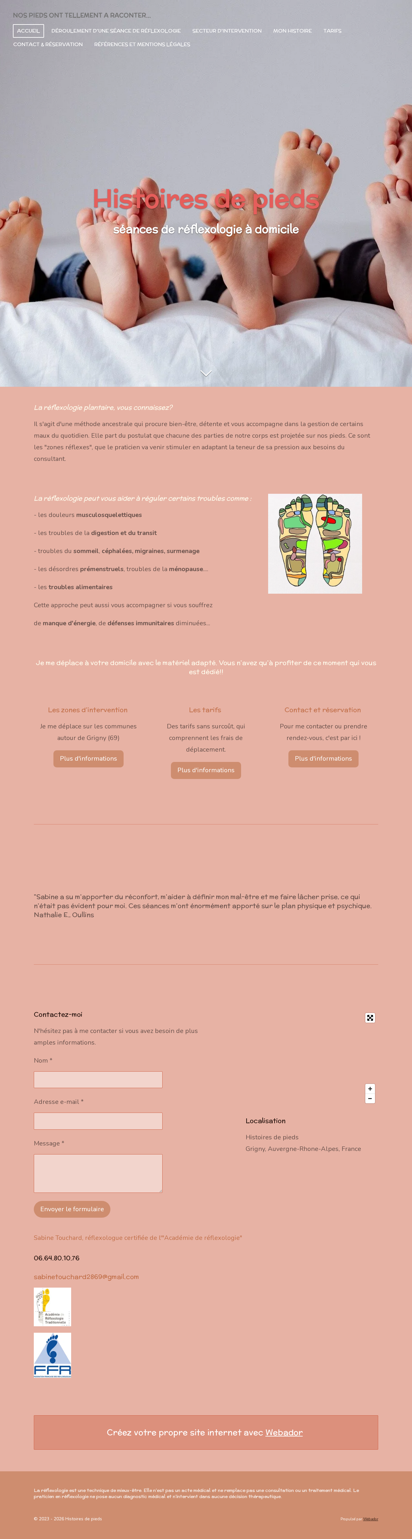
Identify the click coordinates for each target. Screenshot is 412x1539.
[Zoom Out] (370, 1098)
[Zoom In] (370, 1089)
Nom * (43, 1060)
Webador (284, 1432)
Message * (49, 1143)
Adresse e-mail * (59, 1101)
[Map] (312, 1058)
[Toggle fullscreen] (370, 1018)
